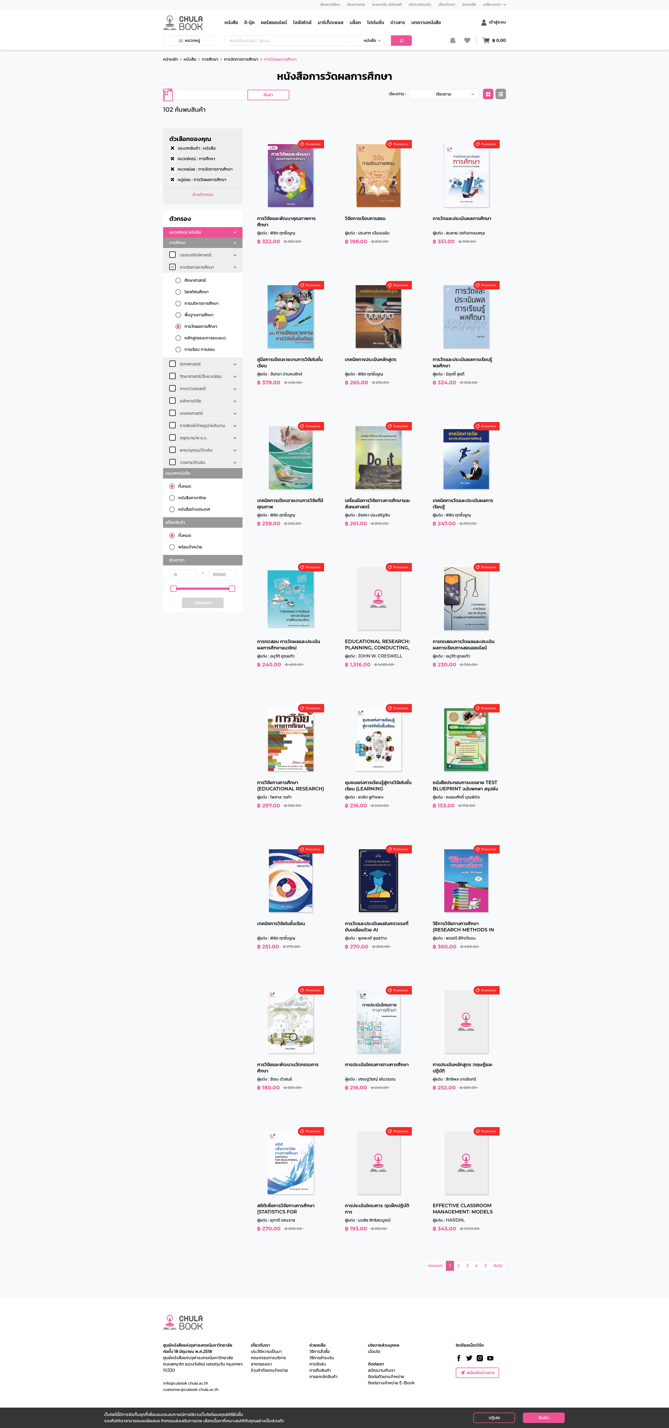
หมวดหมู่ (192, 40)
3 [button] (467, 1265)
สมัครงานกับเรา (381, 1370)
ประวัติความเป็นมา (266, 1351)
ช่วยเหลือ (317, 1345)
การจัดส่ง (317, 1364)
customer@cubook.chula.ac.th (190, 1389)
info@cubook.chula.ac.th (185, 1383)
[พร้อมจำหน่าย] (173, 547)
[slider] (173, 589)
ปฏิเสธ (494, 1417)
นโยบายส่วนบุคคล (383, 1345)
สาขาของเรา (261, 1364)
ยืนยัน (544, 1417)
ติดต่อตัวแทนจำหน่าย (386, 1376)
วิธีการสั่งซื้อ (319, 1351)
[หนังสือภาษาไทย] (173, 498)
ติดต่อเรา (376, 1364)
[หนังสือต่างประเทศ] (173, 509)
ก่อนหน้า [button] (435, 1265)
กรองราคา (203, 602)
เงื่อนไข (374, 1351)
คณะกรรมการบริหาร (268, 1357)
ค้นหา (268, 94)
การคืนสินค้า (320, 1370)
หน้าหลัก (170, 59)
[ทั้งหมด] (173, 486)
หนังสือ (370, 40)
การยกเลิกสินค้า (323, 1376)
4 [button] (476, 1265)
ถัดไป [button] (498, 1265)
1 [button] (450, 1265)
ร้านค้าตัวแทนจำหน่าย (269, 1370)
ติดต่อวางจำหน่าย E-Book (391, 1382)
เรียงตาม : (397, 93)
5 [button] (486, 1265)
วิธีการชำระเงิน (321, 1357)
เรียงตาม (443, 94)
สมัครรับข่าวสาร (480, 1372)
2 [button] (458, 1265)
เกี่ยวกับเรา (260, 1345)
